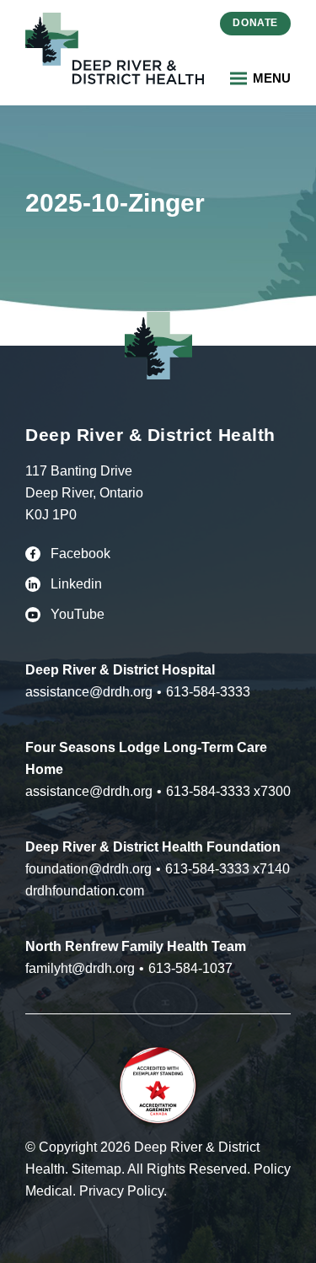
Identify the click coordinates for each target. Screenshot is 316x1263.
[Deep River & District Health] (114, 48)
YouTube (77, 614)
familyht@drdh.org (80, 968)
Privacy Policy (121, 1191)
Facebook (80, 553)
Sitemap (96, 1169)
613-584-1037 (190, 968)
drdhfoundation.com (84, 891)
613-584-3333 (208, 692)
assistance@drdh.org (89, 692)
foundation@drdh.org (88, 869)
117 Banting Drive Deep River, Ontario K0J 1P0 (84, 493)
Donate (255, 23)
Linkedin (76, 584)
